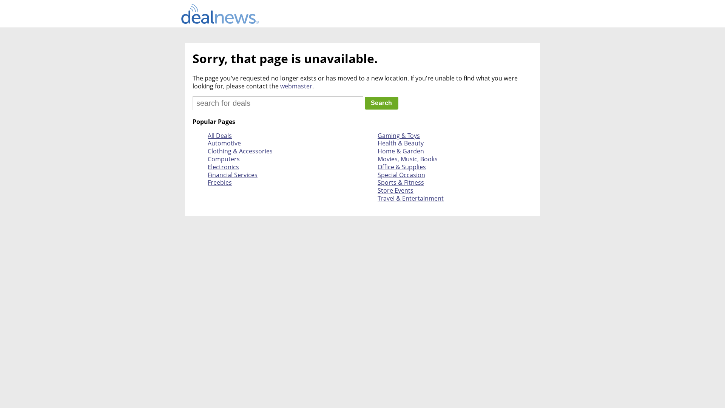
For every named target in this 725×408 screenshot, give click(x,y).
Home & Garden (401, 151)
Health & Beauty (401, 143)
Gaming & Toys (399, 135)
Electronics (223, 167)
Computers (224, 159)
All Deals (220, 135)
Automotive (224, 143)
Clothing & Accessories (240, 151)
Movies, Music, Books (408, 159)
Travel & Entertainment (411, 198)
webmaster (296, 86)
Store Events (395, 190)
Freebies (220, 182)
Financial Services (233, 175)
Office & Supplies (402, 167)
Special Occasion (401, 175)
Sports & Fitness (401, 182)
